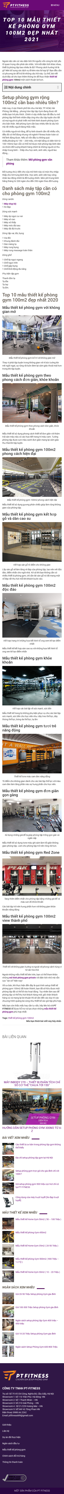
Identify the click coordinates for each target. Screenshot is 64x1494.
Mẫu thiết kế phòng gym (13, 1449)
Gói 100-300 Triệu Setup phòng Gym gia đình (37, 1307)
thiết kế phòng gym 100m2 (21, 1018)
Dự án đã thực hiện (11, 1437)
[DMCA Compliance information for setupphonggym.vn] (14, 1477)
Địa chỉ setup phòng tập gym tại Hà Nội (34, 1157)
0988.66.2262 (20, 1412)
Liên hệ (5, 1431)
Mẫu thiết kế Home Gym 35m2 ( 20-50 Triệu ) (37, 1245)
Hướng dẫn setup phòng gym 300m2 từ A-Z (32, 1129)
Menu (56, 5)
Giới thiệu (6, 1425)
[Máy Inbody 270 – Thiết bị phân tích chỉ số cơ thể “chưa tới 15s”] (32, 1061)
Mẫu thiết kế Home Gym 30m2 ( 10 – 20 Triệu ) (38, 1272)
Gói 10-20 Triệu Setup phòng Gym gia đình (36, 1333)
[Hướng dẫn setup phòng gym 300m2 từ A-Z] (32, 1106)
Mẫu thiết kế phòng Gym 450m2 (31, 1232)
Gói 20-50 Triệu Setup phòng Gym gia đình (36, 1294)
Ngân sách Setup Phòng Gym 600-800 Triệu (36, 1347)
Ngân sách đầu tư (11, 1443)
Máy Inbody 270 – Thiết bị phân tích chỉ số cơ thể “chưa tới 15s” (32, 1084)
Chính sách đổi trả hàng (13, 1456)
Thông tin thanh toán (12, 1462)
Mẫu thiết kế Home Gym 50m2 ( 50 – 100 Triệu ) (38, 1219)
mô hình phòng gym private (22, 977)
